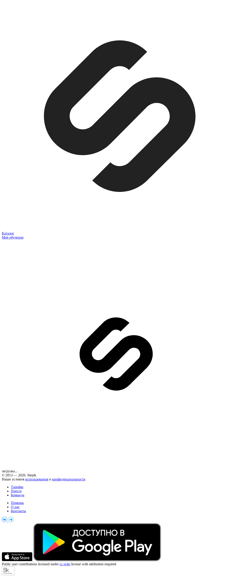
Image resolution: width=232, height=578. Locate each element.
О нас (15, 507)
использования (36, 479)
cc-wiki (65, 564)
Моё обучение (13, 237)
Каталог (8, 233)
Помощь (17, 503)
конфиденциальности (68, 479)
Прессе (16, 491)
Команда (17, 495)
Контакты (18, 511)
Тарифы (17, 487)
